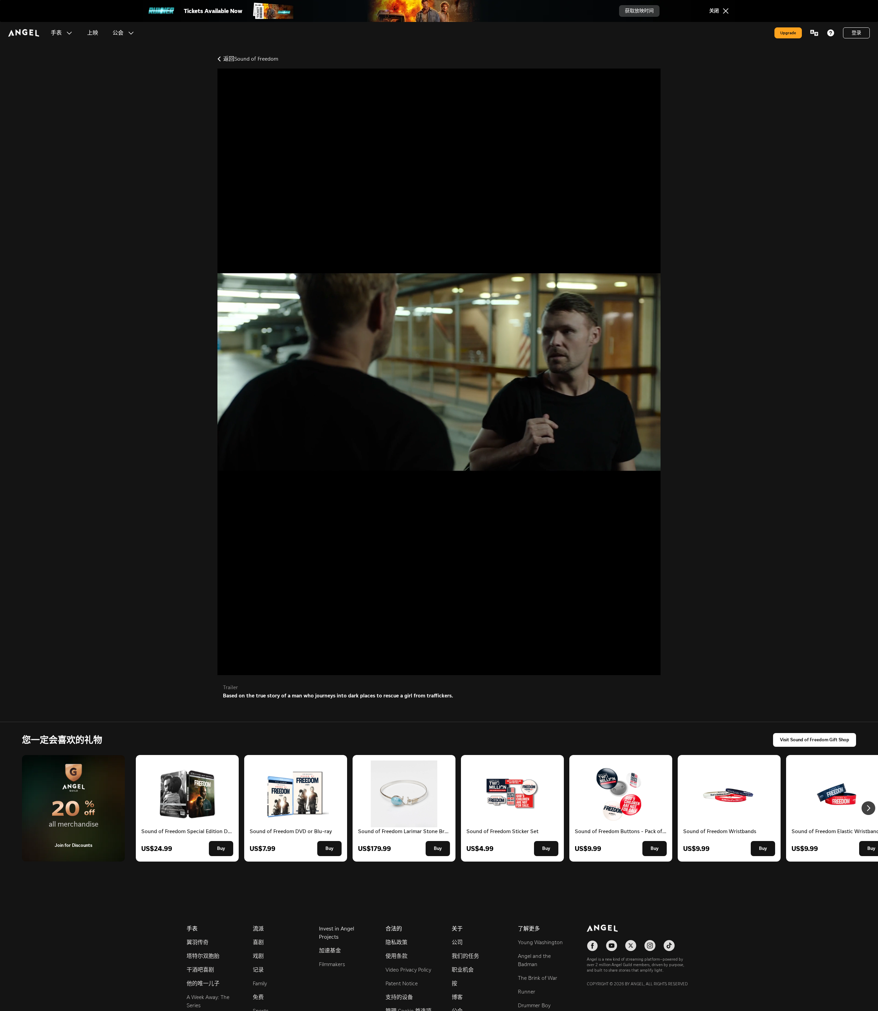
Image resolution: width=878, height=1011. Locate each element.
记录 (258, 969)
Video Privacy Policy (408, 969)
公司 (457, 942)
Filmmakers (332, 964)
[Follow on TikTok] (669, 945)
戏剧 (258, 956)
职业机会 (463, 969)
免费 (258, 997)
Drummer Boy (534, 1005)
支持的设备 (399, 997)
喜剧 (258, 942)
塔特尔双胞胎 (203, 956)
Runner (526, 991)
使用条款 (396, 956)
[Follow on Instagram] (649, 945)
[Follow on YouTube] (611, 945)
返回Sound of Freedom (250, 59)
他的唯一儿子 (203, 983)
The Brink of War (537, 978)
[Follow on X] (630, 945)
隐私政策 (396, 942)
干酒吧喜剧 (200, 969)
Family (260, 983)
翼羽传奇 (198, 942)
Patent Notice (401, 983)
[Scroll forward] (868, 808)
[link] (92, 33)
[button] (69, 33)
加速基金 (330, 950)
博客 (457, 997)
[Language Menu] (814, 33)
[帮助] (831, 33)
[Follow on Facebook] (592, 945)
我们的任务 (465, 956)
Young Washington (540, 942)
